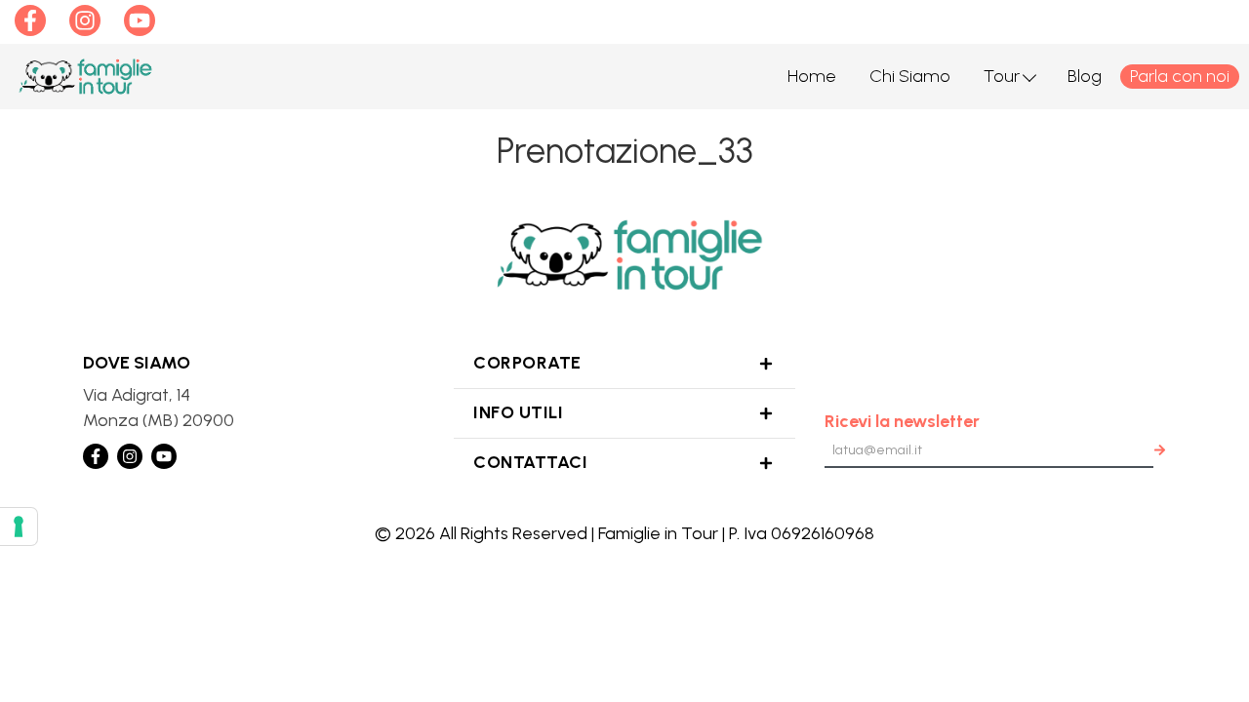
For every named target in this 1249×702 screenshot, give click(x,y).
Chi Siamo (909, 76)
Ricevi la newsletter (902, 421)
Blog (1085, 76)
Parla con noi (1179, 76)
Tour (1002, 76)
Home (811, 76)
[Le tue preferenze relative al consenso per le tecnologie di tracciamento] (18, 526)
